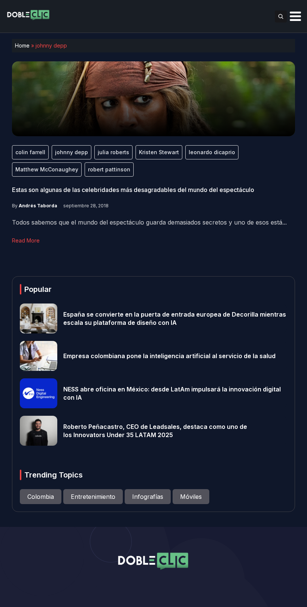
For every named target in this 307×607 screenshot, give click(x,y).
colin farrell (30, 152)
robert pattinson (109, 169)
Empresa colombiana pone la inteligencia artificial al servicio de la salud (169, 356)
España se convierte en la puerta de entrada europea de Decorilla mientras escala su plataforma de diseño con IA (174, 318)
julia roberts (113, 152)
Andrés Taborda (38, 205)
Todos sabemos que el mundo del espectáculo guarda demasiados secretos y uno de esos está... (149, 222)
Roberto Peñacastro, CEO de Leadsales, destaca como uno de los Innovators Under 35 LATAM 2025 (155, 431)
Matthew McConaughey (46, 169)
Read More (26, 240)
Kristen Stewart (159, 152)
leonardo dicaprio (212, 152)
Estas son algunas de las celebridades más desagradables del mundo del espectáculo (133, 189)
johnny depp (71, 152)
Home (22, 45)
